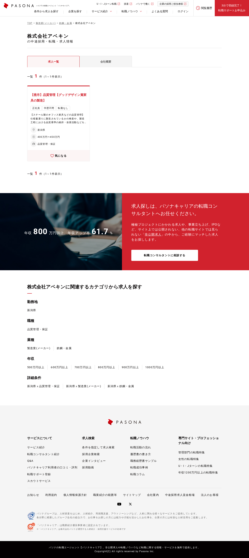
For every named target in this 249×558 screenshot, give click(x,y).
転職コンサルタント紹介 (43, 454)
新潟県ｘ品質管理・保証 (43, 386)
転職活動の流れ (140, 447)
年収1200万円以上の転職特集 (198, 472)
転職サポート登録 (39, 474)
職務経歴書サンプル (143, 460)
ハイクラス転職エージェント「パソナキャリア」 (53, 6)
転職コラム (137, 474)
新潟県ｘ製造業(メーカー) (83, 386)
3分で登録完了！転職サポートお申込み (231, 8)
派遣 (126, 4)
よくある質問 (160, 11)
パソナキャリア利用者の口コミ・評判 (52, 467)
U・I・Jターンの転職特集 (195, 465)
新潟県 (31, 310)
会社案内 (153, 494)
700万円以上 (83, 367)
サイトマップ (132, 494)
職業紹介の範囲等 (105, 494)
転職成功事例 (139, 467)
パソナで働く (143, 4)
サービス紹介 (36, 447)
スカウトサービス (39, 480)
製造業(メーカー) (38, 348)
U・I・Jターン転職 (107, 4)
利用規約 (51, 494)
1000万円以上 (154, 367)
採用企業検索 (91, 454)
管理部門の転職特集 (191, 452)
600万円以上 (59, 367)
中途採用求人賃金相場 (180, 494)
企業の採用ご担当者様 (171, 4)
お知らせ (33, 494)
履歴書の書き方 (140, 454)
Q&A (30, 460)
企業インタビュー (94, 460)
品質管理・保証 (37, 329)
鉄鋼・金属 (64, 348)
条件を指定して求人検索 (98, 447)
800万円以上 (106, 367)
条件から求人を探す (46, 11)
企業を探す (75, 11)
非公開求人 (153, 234)
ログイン (183, 11)
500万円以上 (35, 367)
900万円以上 (130, 367)
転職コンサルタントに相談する (164, 255)
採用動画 (88, 467)
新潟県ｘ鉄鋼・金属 (121, 386)
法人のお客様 (210, 494)
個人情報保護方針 (75, 494)
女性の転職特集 (188, 459)
